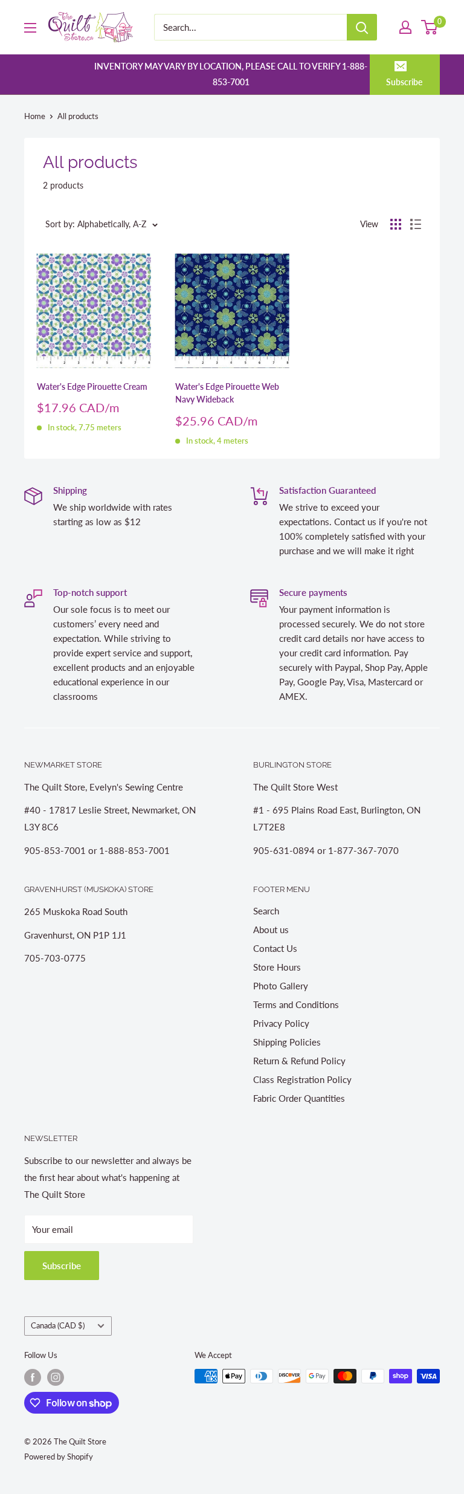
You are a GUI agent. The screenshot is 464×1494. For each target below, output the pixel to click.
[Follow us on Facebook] (32, 1377)
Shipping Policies (287, 1041)
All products (77, 116)
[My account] (405, 27)
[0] (429, 27)
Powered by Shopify (58, 1456)
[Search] (362, 27)
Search (266, 910)
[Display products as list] (415, 224)
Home (34, 116)
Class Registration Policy (302, 1079)
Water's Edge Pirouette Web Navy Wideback (227, 393)
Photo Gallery (280, 985)
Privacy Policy (281, 1023)
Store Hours (277, 967)
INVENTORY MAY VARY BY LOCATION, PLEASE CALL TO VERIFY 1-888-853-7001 (230, 74)
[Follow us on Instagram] (55, 1377)
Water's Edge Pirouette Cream (92, 386)
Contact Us (275, 948)
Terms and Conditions (296, 1004)
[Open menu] (30, 28)
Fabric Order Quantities (299, 1098)
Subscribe (404, 82)
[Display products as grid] (395, 224)
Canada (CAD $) (58, 1325)
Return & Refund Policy (299, 1060)
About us (271, 929)
